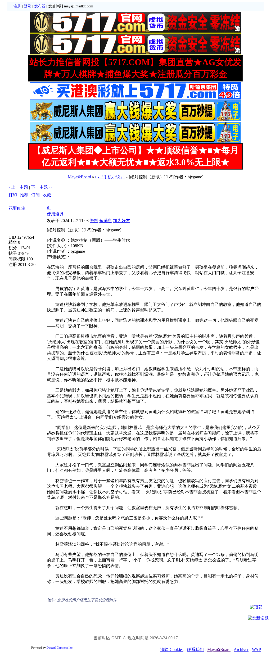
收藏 (47, 195)
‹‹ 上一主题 (17, 187)
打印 (12, 195)
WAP (256, 649)
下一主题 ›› (41, 187)
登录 (27, 6)
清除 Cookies (171, 649)
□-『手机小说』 (110, 177)
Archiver (241, 649)
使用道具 (55, 214)
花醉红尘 (16, 208)
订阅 (35, 195)
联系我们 (195, 649)
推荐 (24, 195)
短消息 (105, 220)
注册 (17, 6)
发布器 (39, 6)
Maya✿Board (79, 177)
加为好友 (121, 220)
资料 (94, 220)
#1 (49, 208)
